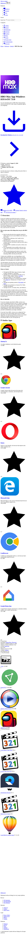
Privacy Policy (6, 915)
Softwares (7, 46)
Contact (5, 909)
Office (6, 35)
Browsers (7, 43)
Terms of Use (6, 916)
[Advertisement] (14, 61)
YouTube (21, 276)
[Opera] (14, 431)
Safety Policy (6, 910)
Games (6, 37)
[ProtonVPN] (14, 677)
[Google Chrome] (14, 380)
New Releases (6, 902)
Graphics (7, 33)
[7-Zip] (14, 660)
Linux (6, 15)
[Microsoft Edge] (14, 486)
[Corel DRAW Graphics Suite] (14, 825)
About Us (5, 907)
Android (7, 11)
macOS (5, 925)
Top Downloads (7, 901)
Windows (7, 9)
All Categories (6, 900)
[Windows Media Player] (14, 698)
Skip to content (4, 1)
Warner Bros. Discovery (11, 642)
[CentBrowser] (14, 541)
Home (2, 46)
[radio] (1, 175)
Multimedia (7, 29)
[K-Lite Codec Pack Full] (14, 761)
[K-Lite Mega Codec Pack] (14, 740)
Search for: (3, 20)
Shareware (6, 646)
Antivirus (7, 31)
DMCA (5, 917)
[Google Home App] (14, 595)
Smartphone (6, 929)
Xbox (4, 283)
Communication (8, 41)
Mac (6, 13)
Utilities (7, 25)
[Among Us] (14, 331)
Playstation (21, 282)
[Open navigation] (8, 3)
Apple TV (7, 279)
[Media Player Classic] (14, 804)
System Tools (8, 39)
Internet (7, 27)
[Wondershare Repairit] (14, 782)
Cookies (5, 919)
